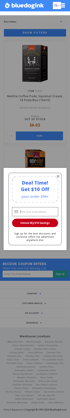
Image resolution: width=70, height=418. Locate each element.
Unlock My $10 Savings (35, 223)
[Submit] (56, 5)
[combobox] (57, 5)
